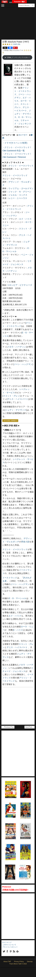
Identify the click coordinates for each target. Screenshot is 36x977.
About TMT (7, 961)
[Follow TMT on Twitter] (4, 953)
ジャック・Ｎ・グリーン (19, 192)
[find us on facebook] (7, 953)
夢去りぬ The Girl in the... (24, 828)
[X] (5, 48)
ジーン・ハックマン (23, 364)
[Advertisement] (18, 24)
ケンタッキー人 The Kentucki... (25, 848)
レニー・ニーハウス (17, 198)
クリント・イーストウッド (22, 91)
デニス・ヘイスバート (17, 399)
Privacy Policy (19, 961)
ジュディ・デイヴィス (22, 113)
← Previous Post (8, 727)
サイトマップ (6, 942)
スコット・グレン (11, 396)
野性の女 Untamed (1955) (9, 828)
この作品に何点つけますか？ (11, 50)
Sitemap (30, 961)
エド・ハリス (25, 219)
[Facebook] (10, 48)
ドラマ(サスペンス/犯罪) (15, 143)
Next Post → (29, 727)
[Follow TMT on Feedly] (17, 953)
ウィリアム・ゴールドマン (21, 188)
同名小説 (25, 542)
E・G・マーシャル (17, 598)
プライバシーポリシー (10, 947)
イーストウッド (9, 578)
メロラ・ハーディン (16, 347)
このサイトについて (9, 945)
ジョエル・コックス (17, 195)
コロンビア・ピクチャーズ (19, 285)
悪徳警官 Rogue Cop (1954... (25, 807)
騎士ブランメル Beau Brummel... (25, 869)
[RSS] (10, 953)
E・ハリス (18, 630)
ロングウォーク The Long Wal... (10, 869)
